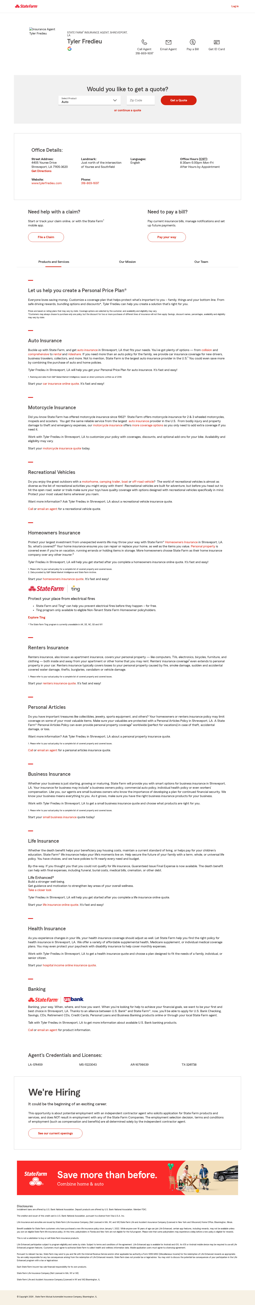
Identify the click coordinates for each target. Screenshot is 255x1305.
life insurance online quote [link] (60, 904)
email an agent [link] (47, 509)
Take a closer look (39, 890)
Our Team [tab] (201, 261)
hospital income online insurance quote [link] (69, 965)
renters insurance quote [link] (59, 683)
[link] (168, 52)
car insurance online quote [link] (61, 383)
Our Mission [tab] (127, 261)
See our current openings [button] (55, 1133)
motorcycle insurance (108, 425)
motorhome (90, 481)
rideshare (74, 354)
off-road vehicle (143, 481)
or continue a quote (127, 110)
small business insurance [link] (59, 817)
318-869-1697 (90, 183)
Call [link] (30, 509)
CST (203, 159)
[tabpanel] (127, 166)
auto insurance (87, 350)
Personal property (203, 546)
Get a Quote (178, 100)
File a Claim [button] (46, 237)
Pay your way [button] (166, 237)
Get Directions (41, 171)
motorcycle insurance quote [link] (62, 448)
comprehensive (38, 354)
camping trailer (110, 481)
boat (125, 481)
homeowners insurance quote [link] (63, 579)
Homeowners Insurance (181, 542)
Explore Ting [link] (36, 617)
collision (207, 350)
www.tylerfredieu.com (46, 183)
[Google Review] (69, 48)
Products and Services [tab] (53, 261)
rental (57, 354)
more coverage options (147, 425)
